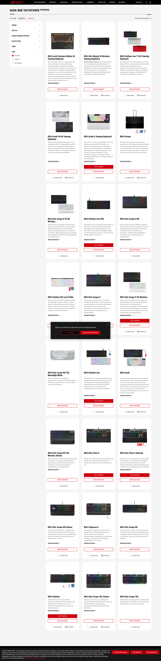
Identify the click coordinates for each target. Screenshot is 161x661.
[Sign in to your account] (150, 2)
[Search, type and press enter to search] (146, 2)
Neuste (147, 18)
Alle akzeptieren (152, 652)
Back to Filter (11, 69)
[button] (22, 18)
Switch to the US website (90, 333)
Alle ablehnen (137, 652)
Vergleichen (64, 95)
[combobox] (148, 18)
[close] (108, 324)
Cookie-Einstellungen (120, 652)
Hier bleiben (70, 333)
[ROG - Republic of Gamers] (17, 2)
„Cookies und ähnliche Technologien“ (35, 658)
